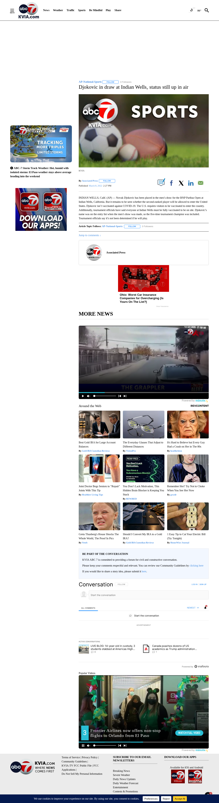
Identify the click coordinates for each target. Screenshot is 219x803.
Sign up (202, 584)
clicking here (196, 565)
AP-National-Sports (112, 226)
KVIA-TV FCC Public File (77, 765)
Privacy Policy (90, 757)
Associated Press (90, 180)
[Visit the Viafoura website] (201, 666)
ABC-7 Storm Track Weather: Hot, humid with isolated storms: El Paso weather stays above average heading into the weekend (40, 172)
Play (108, 10)
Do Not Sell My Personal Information (82, 773)
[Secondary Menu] (14, 10)
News (46, 10)
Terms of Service (71, 757)
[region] (144, 625)
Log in (195, 584)
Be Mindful (95, 10)
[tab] (88, 608)
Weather (58, 10)
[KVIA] (28, 10)
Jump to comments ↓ (90, 235)
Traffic (70, 10)
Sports (82, 10)
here (144, 571)
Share (117, 10)
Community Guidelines (74, 761)
